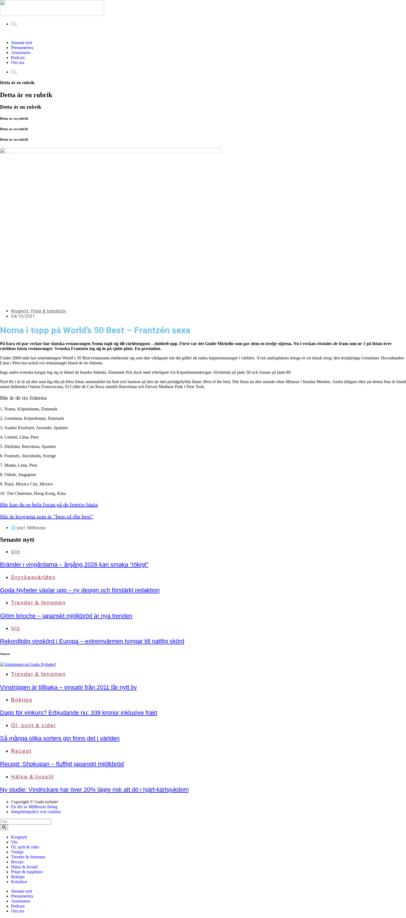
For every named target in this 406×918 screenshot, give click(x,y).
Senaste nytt (17, 539)
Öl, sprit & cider (33, 725)
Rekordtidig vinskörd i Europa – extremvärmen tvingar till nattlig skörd (92, 641)
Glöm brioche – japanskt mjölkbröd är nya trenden (66, 615)
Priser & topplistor (48, 311)
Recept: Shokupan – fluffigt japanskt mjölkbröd (62, 763)
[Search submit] (4, 827)
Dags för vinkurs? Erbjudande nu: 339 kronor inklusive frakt (78, 712)
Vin (15, 551)
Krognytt (19, 311)
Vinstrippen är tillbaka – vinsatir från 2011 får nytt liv (68, 687)
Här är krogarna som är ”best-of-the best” (46, 516)
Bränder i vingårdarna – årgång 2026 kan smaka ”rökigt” (74, 564)
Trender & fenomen (38, 602)
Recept (21, 751)
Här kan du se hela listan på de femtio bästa (49, 504)
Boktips (21, 700)
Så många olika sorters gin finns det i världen (60, 738)
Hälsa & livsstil (32, 777)
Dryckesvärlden (33, 577)
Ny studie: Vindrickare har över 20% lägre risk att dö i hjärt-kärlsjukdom (94, 789)
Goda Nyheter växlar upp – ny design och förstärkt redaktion (80, 590)
